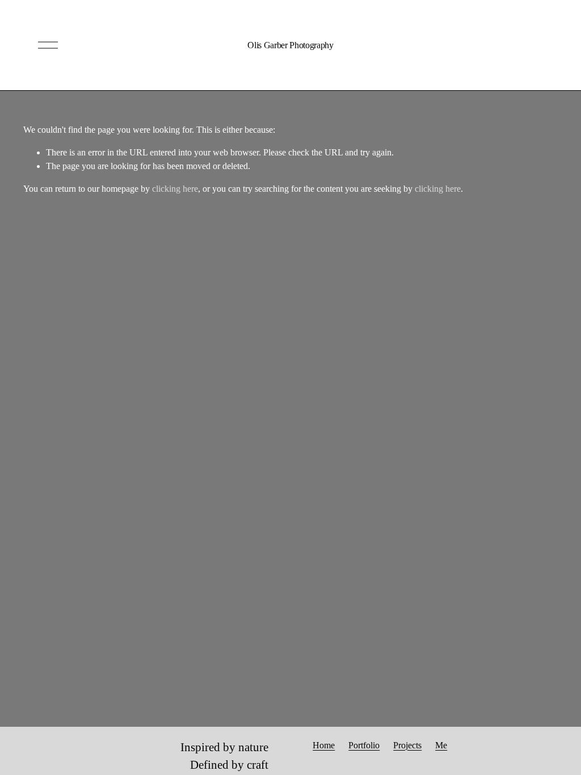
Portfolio (364, 745)
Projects (407, 745)
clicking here (175, 188)
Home (324, 745)
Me (441, 745)
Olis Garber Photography (290, 45)
